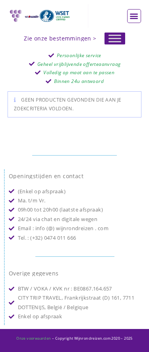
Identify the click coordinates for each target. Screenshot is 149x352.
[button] (134, 16)
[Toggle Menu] (114, 38)
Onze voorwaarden (33, 338)
